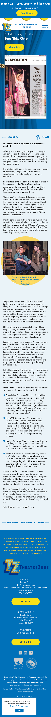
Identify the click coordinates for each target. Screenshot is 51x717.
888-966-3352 (25, 593)
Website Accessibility (22, 689)
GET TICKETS (25, 641)
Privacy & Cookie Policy (19, 706)
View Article (14, 47)
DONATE (25, 601)
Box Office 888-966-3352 (27, 24)
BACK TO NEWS (27, 522)
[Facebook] (20, 653)
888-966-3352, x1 (25, 632)
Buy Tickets (27, 13)
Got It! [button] (19, 710)
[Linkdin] (31, 653)
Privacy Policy (8, 689)
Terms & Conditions (39, 689)
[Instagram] (25, 653)
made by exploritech (25, 691)
